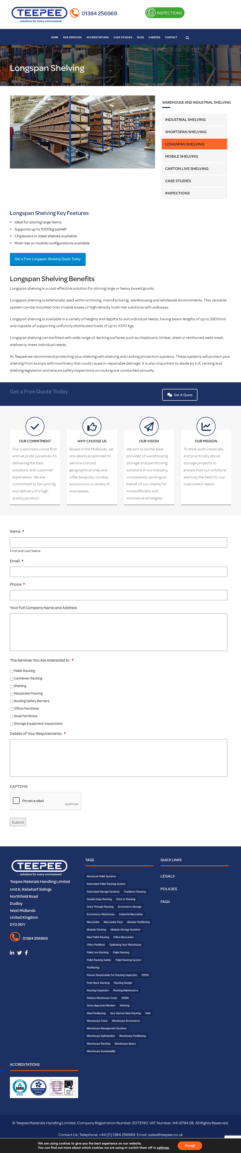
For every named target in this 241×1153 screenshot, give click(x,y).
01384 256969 (99, 13)
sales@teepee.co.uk (165, 1134)
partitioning (93, 967)
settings (163, 1148)
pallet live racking (97, 952)
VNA (147, 1013)
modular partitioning (138, 922)
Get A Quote (183, 394)
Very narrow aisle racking (125, 1013)
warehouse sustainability (101, 1051)
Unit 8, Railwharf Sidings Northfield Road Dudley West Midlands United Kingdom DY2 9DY (31, 906)
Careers (155, 37)
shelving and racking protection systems (139, 356)
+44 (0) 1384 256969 (116, 1134)
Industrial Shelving (185, 119)
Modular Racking (96, 929)
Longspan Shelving (184, 144)
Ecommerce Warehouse (101, 914)
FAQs (165, 901)
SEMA (125, 998)
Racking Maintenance (125, 990)
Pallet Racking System (128, 960)
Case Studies (123, 37)
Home (54, 37)
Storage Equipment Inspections (38, 723)
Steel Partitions (25, 715)
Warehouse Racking (98, 1043)
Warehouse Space (125, 1043)
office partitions (96, 944)
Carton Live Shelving (187, 168)
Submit (18, 822)
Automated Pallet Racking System (106, 883)
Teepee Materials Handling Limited (40, 881)
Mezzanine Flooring (28, 693)
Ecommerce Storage (129, 906)
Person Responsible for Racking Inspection (112, 975)
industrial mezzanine (131, 914)
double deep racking (99, 899)
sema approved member (101, 1005)
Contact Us (68, 1134)
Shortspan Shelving (185, 132)
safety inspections (78, 370)
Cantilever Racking (28, 678)
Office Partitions (26, 708)
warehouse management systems (106, 1028)
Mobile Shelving (181, 156)
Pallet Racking (24, 670)
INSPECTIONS (169, 13)
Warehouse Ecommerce (126, 1020)
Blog (140, 37)
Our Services (72, 37)
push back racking (98, 982)
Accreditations (98, 37)
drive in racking (125, 899)
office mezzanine (123, 937)
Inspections (177, 193)
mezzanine (93, 922)
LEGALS (168, 876)
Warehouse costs (97, 1020)
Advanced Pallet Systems (101, 876)
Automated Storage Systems (103, 891)
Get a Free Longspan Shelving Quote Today (48, 258)
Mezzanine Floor (113, 922)
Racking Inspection (98, 990)
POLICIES (169, 889)
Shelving (20, 685)
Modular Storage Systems (125, 929)
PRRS (145, 975)
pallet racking (121, 952)
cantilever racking (135, 891)
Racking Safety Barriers (31, 700)
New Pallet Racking (98, 937)
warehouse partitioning (132, 1036)
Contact (171, 37)
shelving (90, 356)
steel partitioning (96, 1013)
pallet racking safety (99, 960)
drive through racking (100, 906)
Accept (190, 1145)
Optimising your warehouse (125, 944)
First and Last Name (25, 550)
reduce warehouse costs (102, 998)
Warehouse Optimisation (101, 1036)
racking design (123, 982)
